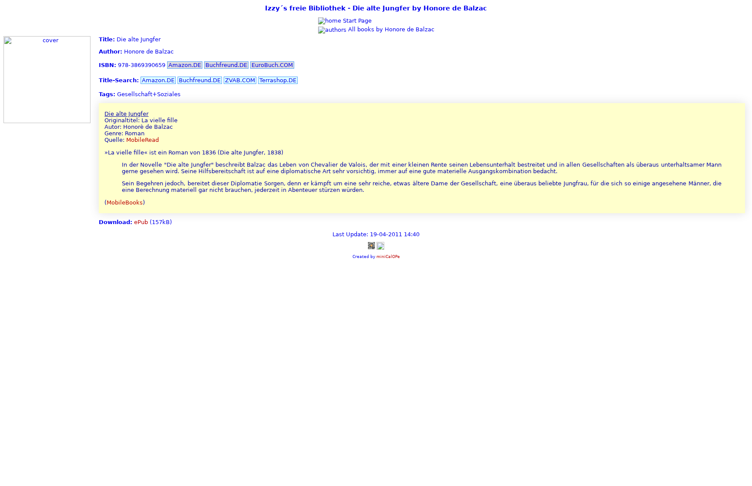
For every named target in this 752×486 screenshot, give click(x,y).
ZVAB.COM (240, 80)
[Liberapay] (380, 245)
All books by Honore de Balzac (390, 29)
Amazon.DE (184, 65)
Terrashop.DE (277, 80)
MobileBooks (125, 202)
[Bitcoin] (371, 245)
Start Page (356, 20)
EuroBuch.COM (272, 65)
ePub (141, 222)
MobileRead (142, 140)
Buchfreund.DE (226, 65)
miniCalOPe (388, 256)
